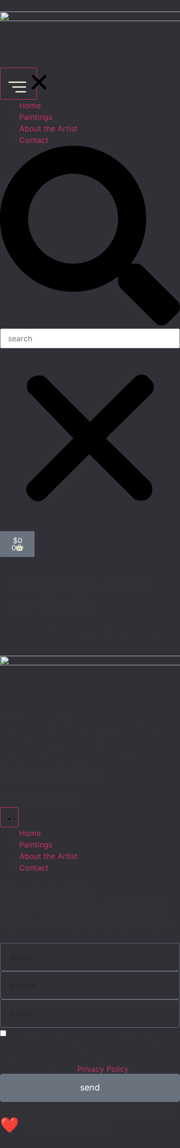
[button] (90, 237)
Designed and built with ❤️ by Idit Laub (86, 1117)
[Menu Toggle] (18, 84)
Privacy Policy (50, 772)
